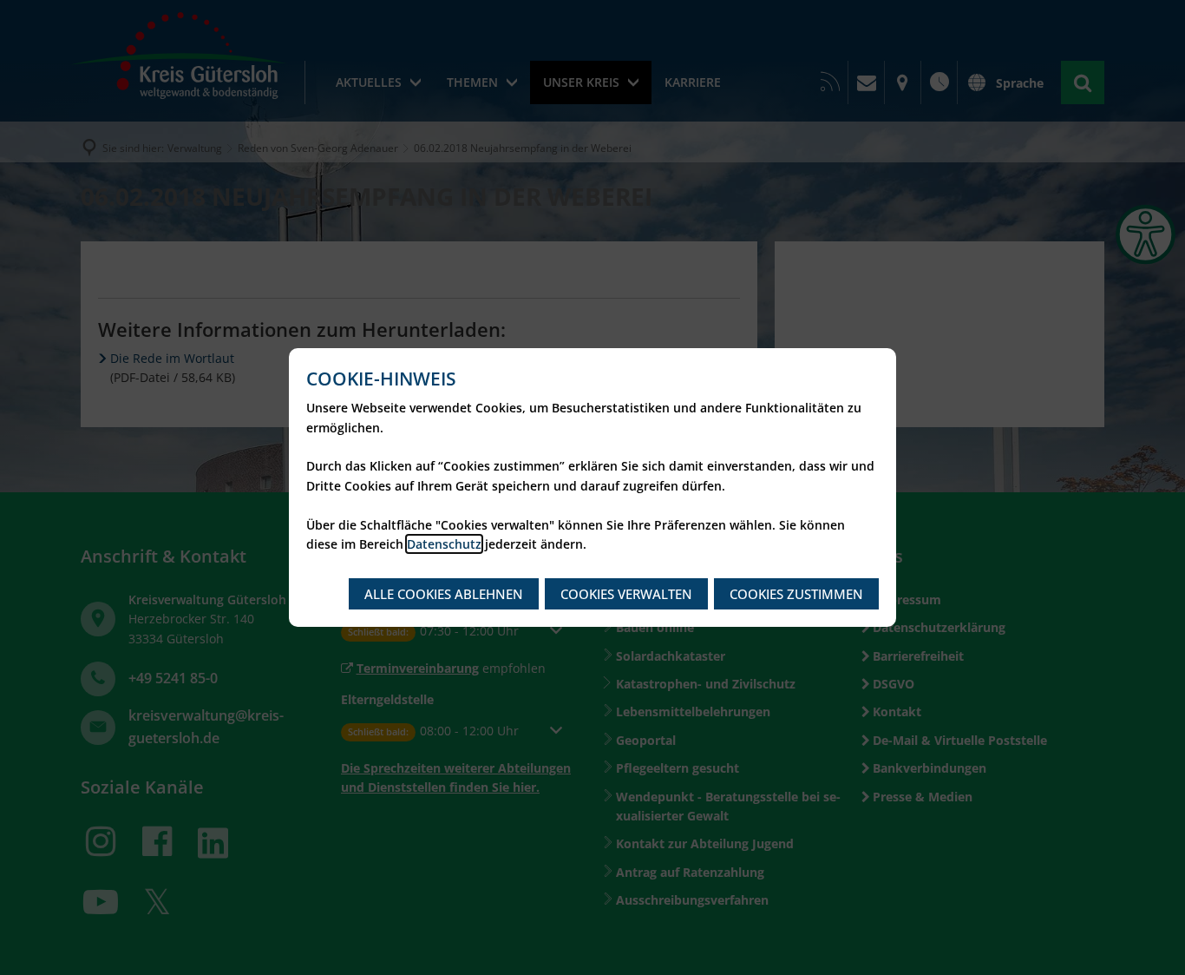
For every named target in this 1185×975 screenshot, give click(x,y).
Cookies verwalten (626, 594)
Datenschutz (444, 544)
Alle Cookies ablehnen (443, 594)
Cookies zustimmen (796, 594)
